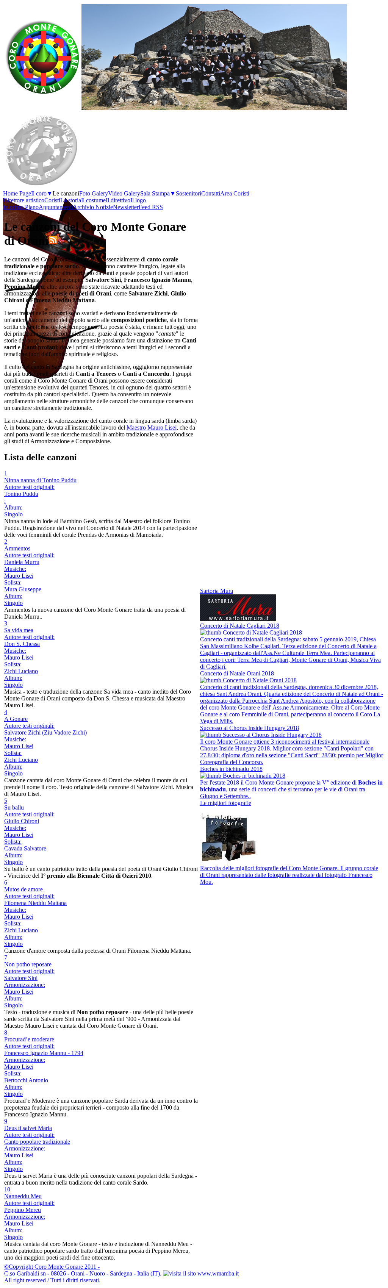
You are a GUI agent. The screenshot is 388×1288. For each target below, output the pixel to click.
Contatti (210, 193)
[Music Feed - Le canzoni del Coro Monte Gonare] (53, 240)
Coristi (52, 200)
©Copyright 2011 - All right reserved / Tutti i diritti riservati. (82, 1273)
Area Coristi (234, 193)
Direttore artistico (23, 200)
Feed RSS (151, 207)
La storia (70, 200)
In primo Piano (21, 207)
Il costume (93, 200)
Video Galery (124, 193)
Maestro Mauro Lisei (152, 427)
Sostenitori (188, 193)
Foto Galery (93, 193)
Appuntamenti (56, 207)
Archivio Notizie (93, 207)
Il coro (42, 193)
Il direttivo (118, 200)
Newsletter (126, 207)
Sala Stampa (158, 193)
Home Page (17, 193)
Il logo (138, 200)
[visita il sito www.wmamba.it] (201, 1273)
